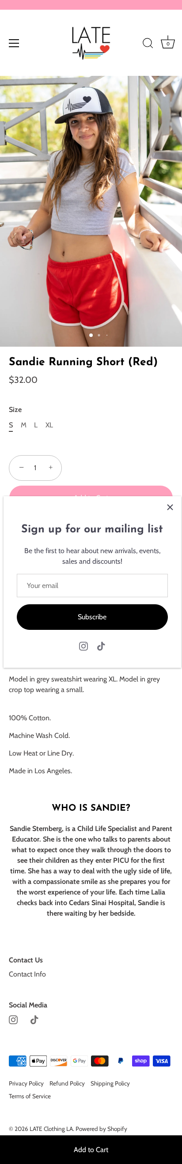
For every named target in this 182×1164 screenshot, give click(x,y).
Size (15, 409)
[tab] (91, 777)
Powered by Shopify (101, 1128)
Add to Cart (91, 1149)
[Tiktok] (101, 645)
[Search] (148, 44)
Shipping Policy (110, 1083)
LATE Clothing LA (51, 1128)
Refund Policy (67, 1083)
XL (49, 425)
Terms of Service (30, 1096)
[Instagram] (83, 645)
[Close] (170, 507)
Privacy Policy (26, 1083)
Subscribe (92, 617)
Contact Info (27, 974)
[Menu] (14, 43)
